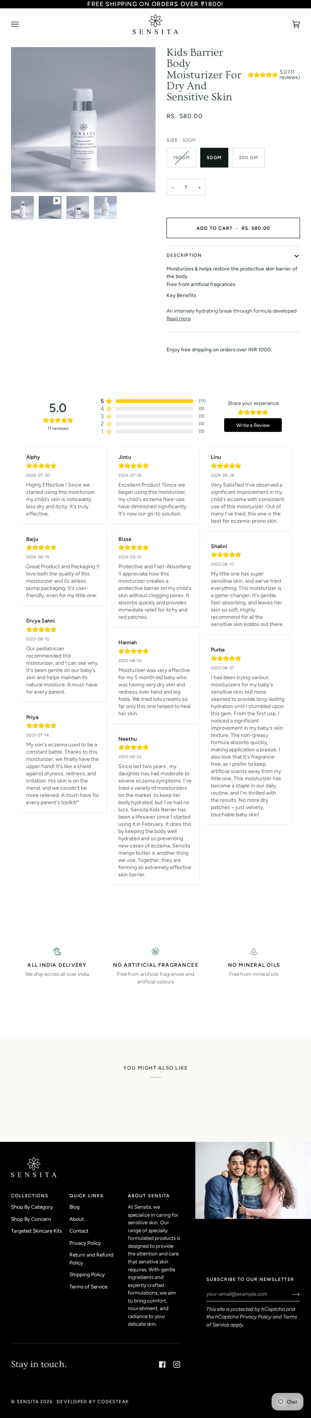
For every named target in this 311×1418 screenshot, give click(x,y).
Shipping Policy (87, 1274)
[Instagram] (176, 1364)
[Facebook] (162, 1364)
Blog (74, 1207)
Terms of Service (88, 1287)
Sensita (28, 1401)
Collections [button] (30, 1195)
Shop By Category (32, 1207)
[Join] (290, 1294)
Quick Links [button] (86, 1195)
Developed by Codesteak (93, 1401)
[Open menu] (22, 24)
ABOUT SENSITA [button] (149, 1195)
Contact (78, 1231)
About (76, 1219)
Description (184, 255)
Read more (178, 318)
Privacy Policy (256, 1317)
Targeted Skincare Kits (36, 1231)
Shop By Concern (31, 1219)
